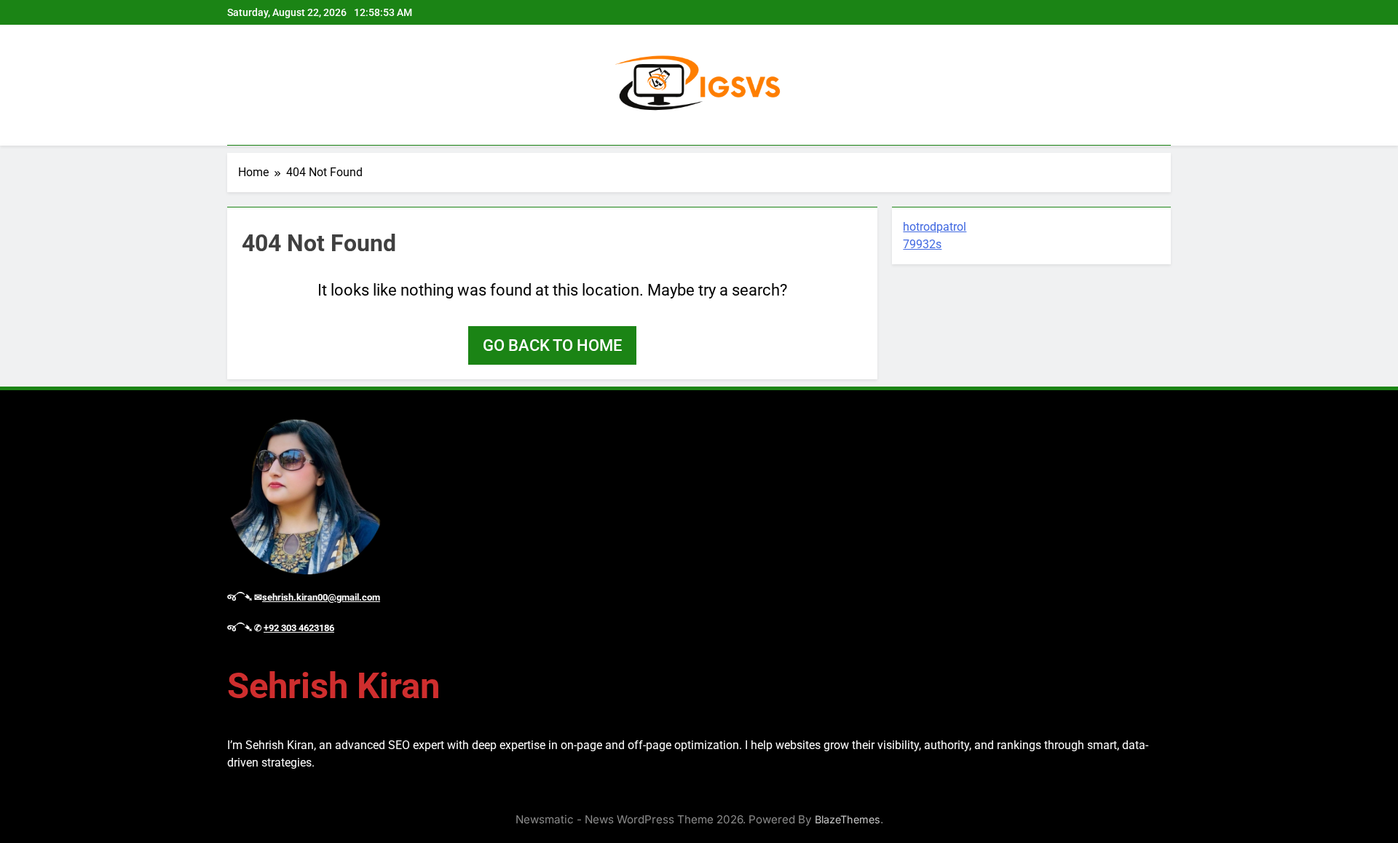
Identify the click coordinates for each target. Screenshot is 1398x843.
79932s (922, 244)
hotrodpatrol (934, 227)
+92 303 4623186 (299, 627)
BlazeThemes (847, 819)
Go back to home (552, 345)
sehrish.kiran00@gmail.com (321, 597)
